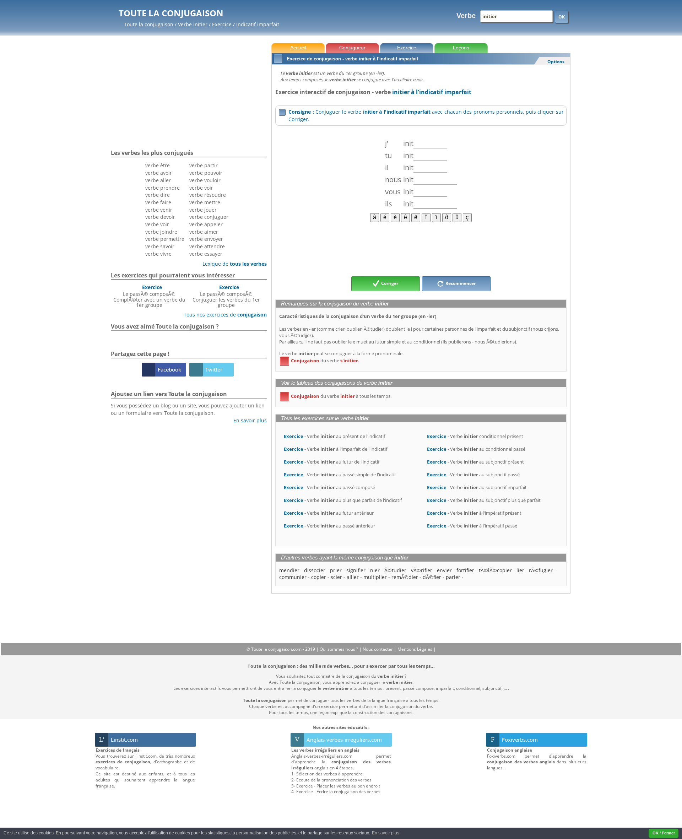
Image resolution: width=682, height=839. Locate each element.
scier (336, 577)
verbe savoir (159, 246)
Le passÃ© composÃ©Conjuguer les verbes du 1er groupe (226, 296)
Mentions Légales (415, 649)
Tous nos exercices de (222, 314)
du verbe (320, 360)
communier (293, 577)
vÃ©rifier (421, 570)
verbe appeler (206, 224)
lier (520, 570)
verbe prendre (162, 187)
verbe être (157, 165)
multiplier (375, 577)
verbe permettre (164, 239)
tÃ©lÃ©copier (495, 570)
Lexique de (232, 263)
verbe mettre (204, 202)
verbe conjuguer (208, 216)
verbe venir (158, 209)
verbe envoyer (206, 239)
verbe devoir (160, 216)
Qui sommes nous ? (339, 649)
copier (318, 577)
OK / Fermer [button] (664, 833)
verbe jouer (203, 209)
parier (453, 577)
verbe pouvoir (205, 172)
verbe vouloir (205, 180)
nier (375, 570)
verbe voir (157, 224)
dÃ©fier (432, 577)
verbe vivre (158, 253)
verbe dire (157, 194)
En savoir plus (247, 420)
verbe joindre (161, 231)
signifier (356, 570)
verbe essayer (205, 253)
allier (353, 577)
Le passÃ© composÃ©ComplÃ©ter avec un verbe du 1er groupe (149, 296)
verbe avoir (158, 172)
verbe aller (158, 180)
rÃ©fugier (541, 570)
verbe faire (158, 202)
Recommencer (460, 283)
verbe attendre (207, 246)
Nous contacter (378, 649)
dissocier (314, 570)
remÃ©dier (404, 577)
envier (444, 570)
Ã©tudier (395, 570)
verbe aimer (203, 231)
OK (561, 17)
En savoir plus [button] (385, 832)
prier (336, 570)
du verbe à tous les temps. (336, 396)
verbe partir (203, 165)
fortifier (465, 570)
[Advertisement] (420, 249)
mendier (289, 570)
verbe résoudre (207, 194)
